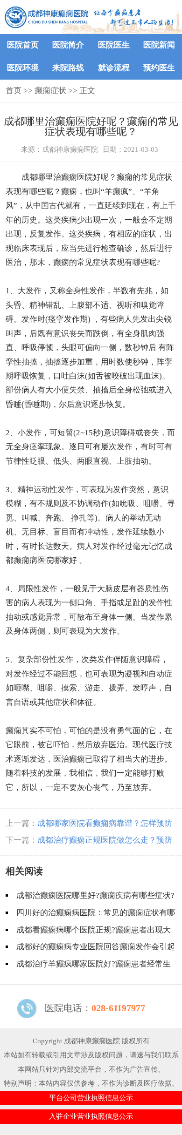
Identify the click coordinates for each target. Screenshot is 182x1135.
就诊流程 (114, 67)
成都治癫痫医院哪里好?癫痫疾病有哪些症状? (95, 895)
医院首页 (23, 45)
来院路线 (68, 67)
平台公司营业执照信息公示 (91, 1097)
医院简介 (68, 45)
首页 (13, 90)
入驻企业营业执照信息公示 (91, 1116)
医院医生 (114, 45)
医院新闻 (159, 45)
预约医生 (159, 67)
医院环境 (23, 67)
